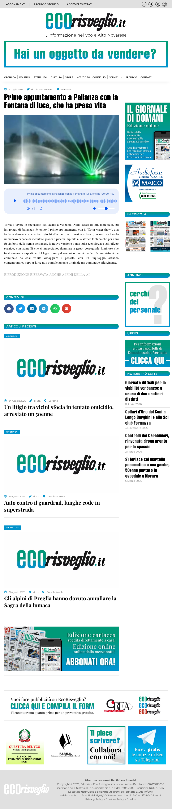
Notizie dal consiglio (91, 77)
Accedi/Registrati (79, 4)
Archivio (131, 77)
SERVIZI (114, 77)
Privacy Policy (94, 799)
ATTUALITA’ (40, 77)
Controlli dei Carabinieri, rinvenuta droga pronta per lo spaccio (147, 442)
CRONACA (10, 77)
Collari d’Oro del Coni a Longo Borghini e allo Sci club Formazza (146, 418)
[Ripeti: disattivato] (41, 208)
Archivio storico (46, 4)
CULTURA (56, 77)
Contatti (146, 77)
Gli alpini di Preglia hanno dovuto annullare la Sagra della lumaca (60, 601)
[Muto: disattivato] (94, 208)
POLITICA (24, 77)
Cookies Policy (115, 799)
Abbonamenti (16, 4)
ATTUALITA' (12, 527)
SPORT (69, 77)
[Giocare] (15, 201)
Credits (131, 799)
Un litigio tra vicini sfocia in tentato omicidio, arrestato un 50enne (59, 410)
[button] (9, 308)
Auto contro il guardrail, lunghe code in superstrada (52, 506)
